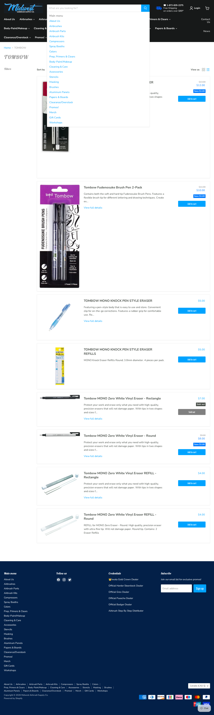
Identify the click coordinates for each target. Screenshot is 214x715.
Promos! (54, 107)
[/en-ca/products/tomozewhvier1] (59, 397)
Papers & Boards (58, 97)
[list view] (208, 69)
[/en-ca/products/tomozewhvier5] (59, 127)
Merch (52, 112)
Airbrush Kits (56, 36)
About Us (54, 21)
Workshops (55, 122)
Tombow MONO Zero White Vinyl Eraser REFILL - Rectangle (120, 475)
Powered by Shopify (13, 698)
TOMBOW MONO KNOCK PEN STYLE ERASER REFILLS (118, 351)
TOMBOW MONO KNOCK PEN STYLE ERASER (118, 301)
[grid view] (203, 69)
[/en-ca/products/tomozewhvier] (59, 434)
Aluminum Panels (59, 92)
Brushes (54, 87)
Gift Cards (55, 117)
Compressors (56, 41)
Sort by (41, 69)
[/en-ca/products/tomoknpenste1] (59, 366)
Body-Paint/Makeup (60, 61)
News (206, 31)
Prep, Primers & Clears (62, 56)
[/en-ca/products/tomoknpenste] (59, 317)
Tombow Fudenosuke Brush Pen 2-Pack (113, 187)
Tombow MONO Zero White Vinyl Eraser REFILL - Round (120, 516)
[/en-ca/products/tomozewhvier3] (59, 483)
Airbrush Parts (57, 31)
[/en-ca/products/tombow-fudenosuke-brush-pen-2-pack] (59, 236)
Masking (54, 82)
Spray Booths (57, 46)
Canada (197, 685)
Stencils (53, 77)
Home (7, 47)
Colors (53, 51)
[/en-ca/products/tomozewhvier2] (59, 524)
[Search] (145, 8)
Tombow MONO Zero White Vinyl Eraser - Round (120, 436)
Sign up (200, 588)
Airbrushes (55, 26)
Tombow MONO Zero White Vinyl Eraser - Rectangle (122, 398)
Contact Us (205, 21)
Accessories (56, 72)
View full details (93, 207)
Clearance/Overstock (61, 102)
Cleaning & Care (58, 67)
